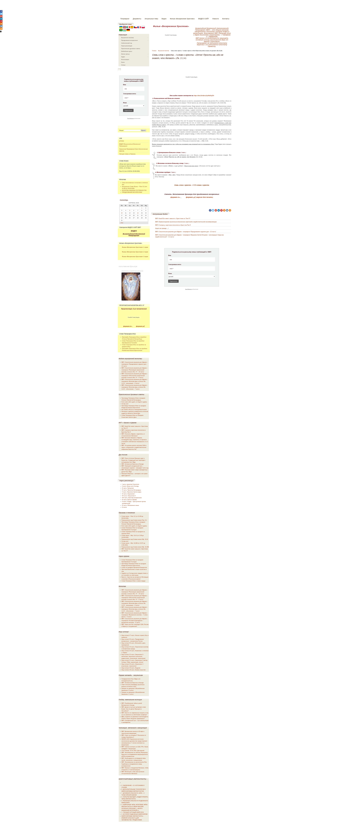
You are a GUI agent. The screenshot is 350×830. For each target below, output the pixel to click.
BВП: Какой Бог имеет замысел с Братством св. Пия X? (172, 218)
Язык (170, 273)
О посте (124, 507)
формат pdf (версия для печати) (199, 197)
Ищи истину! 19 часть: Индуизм (130, 668)
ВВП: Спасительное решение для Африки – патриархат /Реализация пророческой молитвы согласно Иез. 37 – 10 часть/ (134, 369)
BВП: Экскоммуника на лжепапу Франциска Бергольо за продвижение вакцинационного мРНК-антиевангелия (134, 754)
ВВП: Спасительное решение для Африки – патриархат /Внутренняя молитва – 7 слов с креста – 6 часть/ (134, 614)
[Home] (168, 9)
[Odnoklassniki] (224, 210)
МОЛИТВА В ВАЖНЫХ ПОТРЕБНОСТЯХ (134, 190)
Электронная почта (174, 264)
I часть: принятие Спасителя (130, 484)
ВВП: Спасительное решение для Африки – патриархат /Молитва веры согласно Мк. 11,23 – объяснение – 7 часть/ (134, 387)
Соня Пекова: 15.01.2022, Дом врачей (132, 750)
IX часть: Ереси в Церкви (129, 499)
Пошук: (121, 130)
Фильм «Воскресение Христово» (171, 26)
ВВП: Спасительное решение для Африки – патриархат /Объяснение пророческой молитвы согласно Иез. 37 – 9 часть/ (134, 375)
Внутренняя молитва (163, 50)
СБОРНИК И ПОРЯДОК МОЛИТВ (132, 270)
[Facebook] (210, 210)
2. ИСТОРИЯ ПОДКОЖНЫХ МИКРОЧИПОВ (134, 814)
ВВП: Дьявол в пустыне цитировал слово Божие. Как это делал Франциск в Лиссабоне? (133, 709)
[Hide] (0, 31)
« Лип (121, 223)
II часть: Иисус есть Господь (130, 486)
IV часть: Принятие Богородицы (131, 490)
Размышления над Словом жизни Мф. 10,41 (134, 539)
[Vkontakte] (227, 210)
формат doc (175, 197)
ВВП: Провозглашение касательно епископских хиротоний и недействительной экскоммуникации (186, 222)
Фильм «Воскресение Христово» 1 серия (135, 247)
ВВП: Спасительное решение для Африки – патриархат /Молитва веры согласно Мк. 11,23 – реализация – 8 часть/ (134, 381)
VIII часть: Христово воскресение (132, 497)
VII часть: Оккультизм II (129, 495)
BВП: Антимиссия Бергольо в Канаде (132, 464)
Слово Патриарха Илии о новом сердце (133, 581)
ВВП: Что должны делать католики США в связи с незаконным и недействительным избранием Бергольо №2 (133, 447)
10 (121, 213)
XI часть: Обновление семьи (130, 505)
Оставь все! (124, 404)
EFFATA (121, 141)
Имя (169, 255)
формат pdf (140, 326)
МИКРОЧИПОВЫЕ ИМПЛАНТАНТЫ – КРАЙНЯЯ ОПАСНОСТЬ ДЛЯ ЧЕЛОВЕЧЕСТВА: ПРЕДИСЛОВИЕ (132, 818)
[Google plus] (216, 210)
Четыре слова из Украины (127, 154)
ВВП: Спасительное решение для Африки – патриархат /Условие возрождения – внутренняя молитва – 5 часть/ (134, 620)
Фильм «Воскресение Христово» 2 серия (135, 252)
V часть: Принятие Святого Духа (131, 492)
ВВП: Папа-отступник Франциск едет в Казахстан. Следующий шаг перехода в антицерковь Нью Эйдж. (133, 460)
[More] (230, 210)
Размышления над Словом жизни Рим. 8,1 (134, 520)
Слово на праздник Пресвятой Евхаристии (134, 567)
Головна (154, 50)
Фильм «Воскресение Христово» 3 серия (135, 256)
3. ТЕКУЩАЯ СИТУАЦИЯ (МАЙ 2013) (132, 812)
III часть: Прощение (128, 488)
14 (138, 213)
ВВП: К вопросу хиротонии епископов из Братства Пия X (173, 225)
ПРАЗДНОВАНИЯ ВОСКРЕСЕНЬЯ (132, 192)
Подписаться (173, 281)
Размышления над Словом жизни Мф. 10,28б (135, 547)
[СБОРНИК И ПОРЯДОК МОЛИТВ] (130, 287)
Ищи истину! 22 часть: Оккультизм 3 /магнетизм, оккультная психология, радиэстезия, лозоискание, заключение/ (133, 656)
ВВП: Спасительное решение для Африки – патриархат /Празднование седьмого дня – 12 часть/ (185, 231)
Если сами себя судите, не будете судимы (134, 402)
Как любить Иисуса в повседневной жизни (134, 409)
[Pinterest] (221, 210)
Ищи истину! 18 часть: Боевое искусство (133, 670)
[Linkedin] (218, 210)
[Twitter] (213, 210)
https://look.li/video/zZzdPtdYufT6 (204, 96)
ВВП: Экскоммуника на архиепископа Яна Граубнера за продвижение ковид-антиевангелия (134, 764)
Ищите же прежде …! (162, 228)
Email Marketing (188, 289)
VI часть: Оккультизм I (128, 494)
